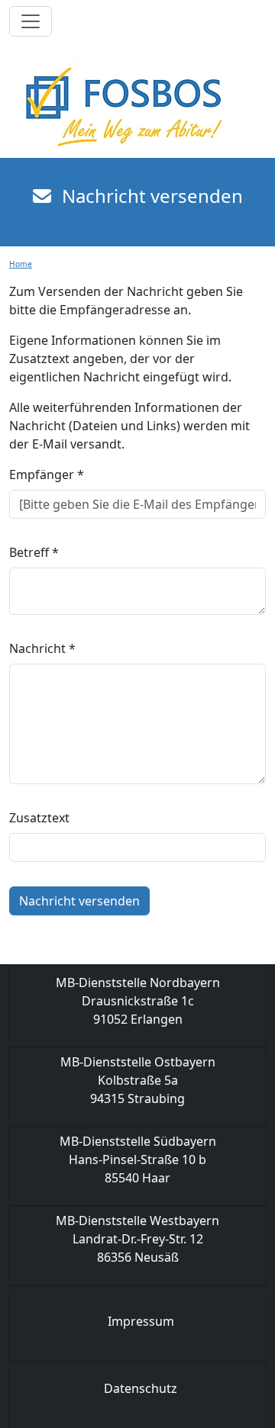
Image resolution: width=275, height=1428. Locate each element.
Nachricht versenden (79, 900)
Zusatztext (39, 817)
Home (20, 264)
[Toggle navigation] (30, 21)
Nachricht (42, 648)
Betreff (34, 552)
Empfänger (46, 474)
